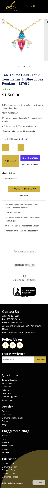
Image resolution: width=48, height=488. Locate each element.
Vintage (5, 452)
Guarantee (6, 387)
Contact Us (7, 400)
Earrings (5, 421)
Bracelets (6, 411)
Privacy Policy (8, 383)
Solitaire (5, 442)
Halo (4, 439)
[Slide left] (18, 66)
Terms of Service (9, 380)
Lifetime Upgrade (9, 397)
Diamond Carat (9, 470)
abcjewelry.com (16, 483)
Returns (5, 390)
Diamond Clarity (9, 467)
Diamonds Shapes (10, 477)
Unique (5, 449)
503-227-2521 (12, 316)
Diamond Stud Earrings (12, 418)
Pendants (14, 179)
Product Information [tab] (24, 189)
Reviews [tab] (24, 196)
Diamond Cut (8, 464)
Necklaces (6, 415)
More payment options (30, 164)
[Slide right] (30, 66)
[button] (43, 6)
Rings (4, 425)
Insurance (6, 393)
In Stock (6, 89)
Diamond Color (9, 474)
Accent (5, 436)
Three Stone (7, 446)
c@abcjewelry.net (18, 323)
